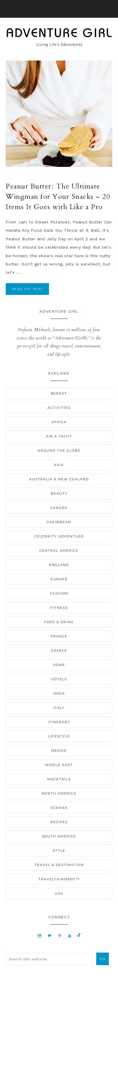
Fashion (59, 593)
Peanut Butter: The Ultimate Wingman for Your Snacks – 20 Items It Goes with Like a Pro (58, 197)
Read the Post (27, 289)
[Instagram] (40, 935)
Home (59, 665)
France (59, 636)
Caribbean (59, 522)
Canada (59, 508)
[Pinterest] (60, 935)
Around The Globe (59, 451)
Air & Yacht (59, 436)
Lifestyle (59, 736)
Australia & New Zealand (59, 479)
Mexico (59, 751)
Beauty (59, 493)
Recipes (59, 822)
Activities (59, 408)
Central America (59, 551)
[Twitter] (49, 935)
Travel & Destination (59, 865)
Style (59, 851)
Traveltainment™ (59, 879)
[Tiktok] (78, 935)
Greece (59, 651)
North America (59, 793)
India (59, 693)
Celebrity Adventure (59, 536)
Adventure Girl (59, 37)
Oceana (59, 808)
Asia (59, 465)
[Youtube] (70, 935)
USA (59, 893)
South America (59, 836)
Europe (59, 579)
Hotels (59, 679)
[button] (59, 9)
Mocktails (59, 779)
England (59, 565)
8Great (59, 393)
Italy (59, 708)
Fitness (59, 608)
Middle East (59, 765)
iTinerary (59, 722)
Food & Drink (59, 622)
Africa (59, 422)
